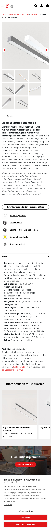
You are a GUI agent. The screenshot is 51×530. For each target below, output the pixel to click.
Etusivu (4, 14)
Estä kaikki (26, 517)
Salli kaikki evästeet (25, 524)
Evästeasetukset (25, 511)
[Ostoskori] (47, 5)
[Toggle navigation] (3, 6)
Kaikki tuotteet (14, 14)
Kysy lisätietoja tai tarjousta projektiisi (25, 207)
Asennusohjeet (17, 244)
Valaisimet (25, 14)
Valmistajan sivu (18, 215)
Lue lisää (8, 504)
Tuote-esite (16, 223)
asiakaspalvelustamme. (12, 370)
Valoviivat (33, 14)
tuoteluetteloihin (20, 367)
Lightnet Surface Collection (24, 230)
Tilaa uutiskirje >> (25, 464)
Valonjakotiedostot (19, 237)
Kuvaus (5, 256)
